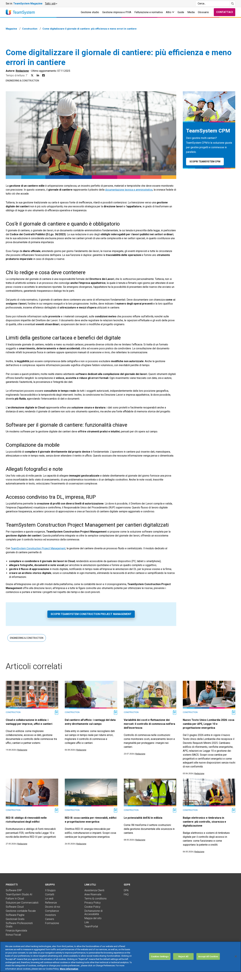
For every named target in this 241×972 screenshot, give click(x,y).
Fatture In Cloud (15, 898)
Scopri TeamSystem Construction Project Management (91, 614)
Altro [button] (169, 12)
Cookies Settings (160, 956)
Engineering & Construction (22, 80)
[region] (120, 956)
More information (69, 968)
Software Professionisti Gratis (19, 925)
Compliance (52, 910)
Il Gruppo (50, 890)
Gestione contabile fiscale (21, 910)
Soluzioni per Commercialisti (22, 902)
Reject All (183, 956)
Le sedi (49, 898)
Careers (49, 919)
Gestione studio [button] (90, 12)
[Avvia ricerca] (232, 3)
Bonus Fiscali (13, 934)
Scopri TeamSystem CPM (205, 161)
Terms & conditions (95, 898)
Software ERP (14, 890)
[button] (51, 3)
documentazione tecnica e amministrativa (128, 189)
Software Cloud (15, 906)
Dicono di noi (52, 906)
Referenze (51, 902)
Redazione (22, 70)
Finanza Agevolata (16, 930)
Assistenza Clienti (94, 890)
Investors (50, 915)
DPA (126, 890)
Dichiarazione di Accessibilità (93, 912)
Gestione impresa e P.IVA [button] (116, 12)
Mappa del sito (92, 918)
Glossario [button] (203, 12)
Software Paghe (15, 915)
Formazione (52, 923)
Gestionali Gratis (15, 919)
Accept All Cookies (208, 956)
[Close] (235, 956)
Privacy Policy (92, 902)
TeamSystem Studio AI (19, 894)
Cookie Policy (92, 906)
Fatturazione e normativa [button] (148, 12)
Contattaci (224, 12)
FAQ (126, 894)
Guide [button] (181, 12)
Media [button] (191, 12)
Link (86, 922)
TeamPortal (91, 926)
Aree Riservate (92, 894)
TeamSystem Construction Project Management (38, 548)
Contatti (49, 894)
